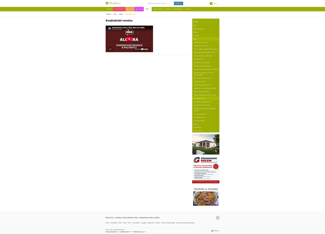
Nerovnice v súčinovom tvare (202, 63)
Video (115, 14)
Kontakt (157, 223)
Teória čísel (196, 35)
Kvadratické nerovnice (200, 117)
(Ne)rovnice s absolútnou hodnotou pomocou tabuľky (203, 74)
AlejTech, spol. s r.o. (139, 232)
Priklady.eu (108, 14)
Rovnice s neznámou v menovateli (203, 56)
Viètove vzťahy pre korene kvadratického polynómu (205, 109)
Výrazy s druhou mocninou (201, 46)
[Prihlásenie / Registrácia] (211, 3)
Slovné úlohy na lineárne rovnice (203, 78)
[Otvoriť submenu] (150, 9)
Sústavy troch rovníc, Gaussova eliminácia (205, 88)
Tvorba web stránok (111, 232)
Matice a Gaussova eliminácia (201, 92)
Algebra (121, 14)
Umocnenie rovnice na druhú (202, 105)
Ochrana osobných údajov (168, 223)
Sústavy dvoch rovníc (199, 81)
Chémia (125, 223)
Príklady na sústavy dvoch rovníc (202, 85)
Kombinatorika (197, 127)
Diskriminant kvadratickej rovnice (203, 102)
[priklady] (113, 3)
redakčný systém (124, 232)
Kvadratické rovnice (199, 98)
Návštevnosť (151, 223)
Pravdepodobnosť (198, 131)
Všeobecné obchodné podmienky (185, 223)
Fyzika (120, 223)
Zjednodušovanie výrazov (201, 42)
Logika (195, 25)
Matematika (114, 223)
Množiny (195, 32)
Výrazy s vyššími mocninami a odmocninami (205, 49)
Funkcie (195, 124)
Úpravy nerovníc (198, 59)
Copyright (143, 223)
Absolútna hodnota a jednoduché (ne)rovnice (206, 69)
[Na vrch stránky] (217, 217)
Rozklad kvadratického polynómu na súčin (205, 95)
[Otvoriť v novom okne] (214, 231)
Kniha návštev (136, 223)
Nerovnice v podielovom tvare (202, 66)
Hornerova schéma (199, 121)
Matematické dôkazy (198, 29)
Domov (108, 223)
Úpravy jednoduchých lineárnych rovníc (204, 52)
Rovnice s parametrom (200, 114)
